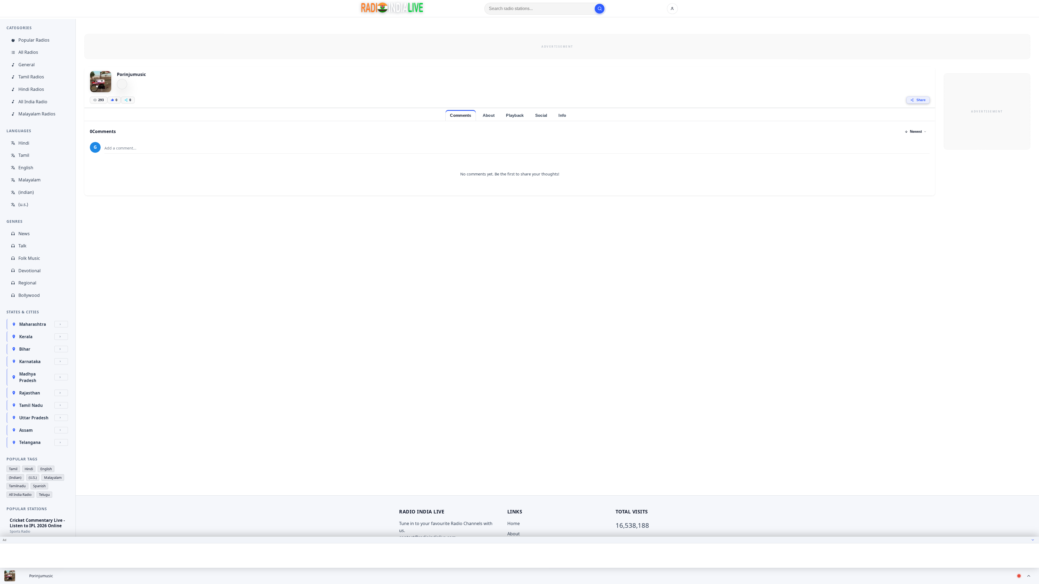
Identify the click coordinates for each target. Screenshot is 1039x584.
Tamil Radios (31, 77)
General (26, 65)
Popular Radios (34, 40)
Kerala (25, 336)
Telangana (30, 442)
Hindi (23, 143)
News (24, 234)
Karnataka (30, 361)
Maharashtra (32, 324)
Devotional (29, 271)
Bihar (24, 349)
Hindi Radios (31, 89)
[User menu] (672, 8)
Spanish (39, 485)
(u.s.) (23, 204)
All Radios (28, 52)
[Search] (599, 9)
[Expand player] (1029, 576)
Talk (22, 246)
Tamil (23, 155)
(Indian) (15, 477)
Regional (27, 283)
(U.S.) (33, 477)
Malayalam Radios (36, 114)
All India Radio (32, 102)
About (513, 534)
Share (921, 100)
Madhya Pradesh (27, 377)
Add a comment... (120, 148)
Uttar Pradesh (33, 417)
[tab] (460, 115)
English (25, 168)
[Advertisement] (557, 46)
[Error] (122, 84)
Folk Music (29, 258)
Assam (26, 430)
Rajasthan (29, 393)
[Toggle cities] (61, 324)
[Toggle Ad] (1032, 540)
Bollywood (29, 295)
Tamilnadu (17, 485)
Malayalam (29, 180)
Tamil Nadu (31, 405)
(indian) (26, 192)
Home (513, 523)
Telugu (44, 494)
